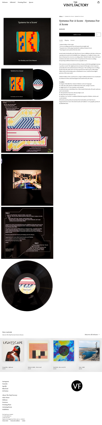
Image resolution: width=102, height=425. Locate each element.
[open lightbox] (27, 41)
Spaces (31, 2)
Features (5, 402)
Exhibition (5, 409)
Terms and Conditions (15, 420)
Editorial (12, 2)
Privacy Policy (5, 420)
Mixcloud (5, 388)
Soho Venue (5, 397)
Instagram (5, 381)
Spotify (4, 386)
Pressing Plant (22, 2)
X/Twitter (5, 391)
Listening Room (7, 407)
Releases (5, 2)
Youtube (4, 384)
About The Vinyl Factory (9, 395)
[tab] (61, 40)
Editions (4, 400)
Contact (23, 420)
